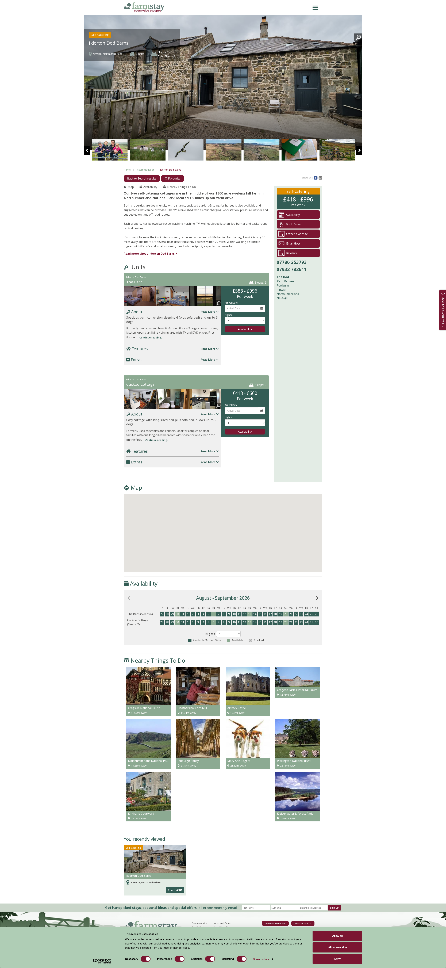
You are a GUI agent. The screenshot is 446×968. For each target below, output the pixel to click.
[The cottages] (224, 150)
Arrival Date (231, 302)
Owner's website (297, 234)
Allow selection (337, 947)
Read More (208, 312)
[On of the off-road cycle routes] (299, 150)
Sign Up (334, 907)
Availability (150, 186)
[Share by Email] (320, 177)
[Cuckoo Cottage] (140, 400)
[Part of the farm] (186, 150)
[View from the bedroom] (205, 298)
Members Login (303, 923)
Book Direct (293, 224)
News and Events (223, 923)
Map (130, 186)
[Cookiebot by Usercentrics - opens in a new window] (102, 961)
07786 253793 (292, 262)
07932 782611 (292, 269)
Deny (337, 958)
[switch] (179, 959)
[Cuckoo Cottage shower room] (172, 400)
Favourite (173, 178)
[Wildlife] (148, 150)
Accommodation (145, 169)
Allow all (337, 935)
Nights (228, 315)
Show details (261, 959)
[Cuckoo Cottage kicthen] (205, 400)
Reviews (291, 253)
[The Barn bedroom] (140, 298)
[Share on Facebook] (316, 177)
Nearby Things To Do (181, 186)
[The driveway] (337, 150)
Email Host (293, 243)
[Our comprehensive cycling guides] (261, 150)
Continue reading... (151, 337)
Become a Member (275, 923)
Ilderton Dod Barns (138, 876)
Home (127, 169)
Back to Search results (141, 178)
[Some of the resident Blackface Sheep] (110, 150)
